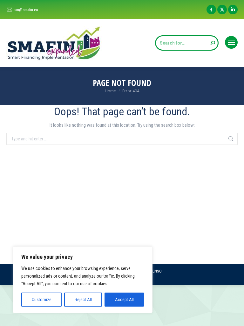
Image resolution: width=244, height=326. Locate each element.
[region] (82, 279)
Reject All (83, 299)
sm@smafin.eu (26, 9)
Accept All (124, 299)
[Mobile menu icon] (231, 42)
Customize (41, 299)
